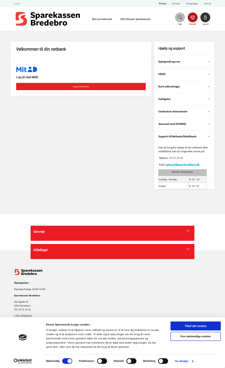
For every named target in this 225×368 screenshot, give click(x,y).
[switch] (102, 361)
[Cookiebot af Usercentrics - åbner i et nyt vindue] (22, 361)
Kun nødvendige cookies (196, 336)
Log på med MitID (81, 86)
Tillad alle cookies (196, 325)
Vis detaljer (182, 361)
